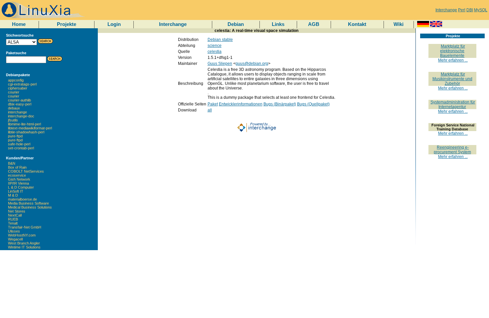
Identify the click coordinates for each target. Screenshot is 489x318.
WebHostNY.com (22, 235)
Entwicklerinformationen (240, 104)
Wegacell (15, 239)
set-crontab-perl (21, 148)
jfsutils (13, 120)
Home (19, 24)
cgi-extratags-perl (22, 84)
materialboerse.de (22, 199)
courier (13, 92)
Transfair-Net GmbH (24, 227)
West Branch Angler (24, 243)
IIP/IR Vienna (18, 183)
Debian (236, 24)
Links (278, 24)
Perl (461, 10)
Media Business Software (28, 203)
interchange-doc (21, 116)
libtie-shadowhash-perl (26, 132)
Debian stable (220, 39)
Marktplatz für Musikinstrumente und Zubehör (452, 79)
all (210, 110)
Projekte (66, 24)
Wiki (399, 24)
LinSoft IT (15, 191)
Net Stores (16, 211)
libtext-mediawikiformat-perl (30, 128)
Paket (213, 104)
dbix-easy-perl (19, 104)
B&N (11, 163)
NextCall (15, 215)
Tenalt (13, 223)
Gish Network (19, 179)
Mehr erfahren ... (453, 60)
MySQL (480, 10)
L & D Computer (21, 187)
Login (114, 24)
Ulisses (14, 231)
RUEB (13, 219)
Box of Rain (17, 167)
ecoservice (17, 175)
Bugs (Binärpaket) (279, 104)
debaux (14, 108)
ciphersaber (17, 88)
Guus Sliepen (220, 63)
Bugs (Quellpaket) (313, 104)
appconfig (16, 80)
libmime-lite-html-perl (24, 124)
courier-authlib (19, 100)
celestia (215, 51)
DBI (469, 10)
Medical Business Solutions (30, 207)
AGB (313, 24)
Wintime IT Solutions (24, 247)
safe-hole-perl (19, 144)
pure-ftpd (15, 136)
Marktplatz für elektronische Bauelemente (452, 51)
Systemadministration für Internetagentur (452, 104)
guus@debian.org (252, 63)
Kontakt (357, 24)
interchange (17, 112)
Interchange (446, 10)
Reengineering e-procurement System (452, 149)
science (215, 45)
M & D (13, 195)
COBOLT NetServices (26, 171)
